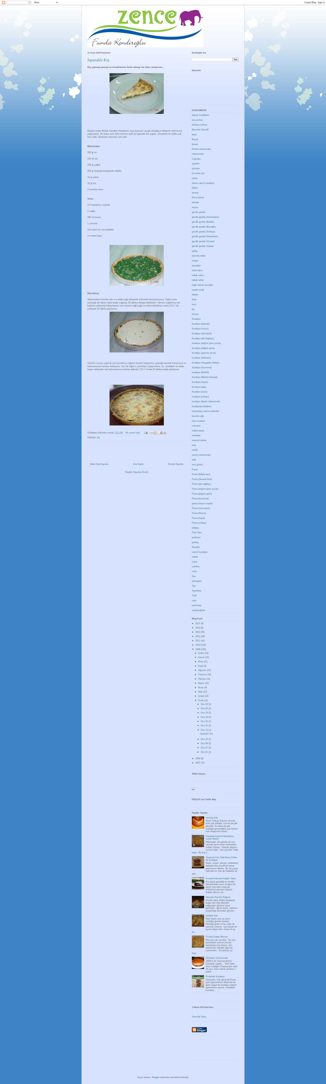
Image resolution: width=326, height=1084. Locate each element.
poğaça (195, 527)
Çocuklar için (198, 173)
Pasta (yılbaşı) (199, 523)
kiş (98, 437)
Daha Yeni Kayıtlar (99, 464)
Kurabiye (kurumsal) (202, 367)
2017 (198, 623)
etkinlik (195, 202)
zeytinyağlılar (198, 610)
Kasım (201, 657)
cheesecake (198, 154)
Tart (194, 586)
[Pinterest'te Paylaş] (165, 433)
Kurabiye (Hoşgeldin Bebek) (205, 362)
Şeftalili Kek (212, 915)
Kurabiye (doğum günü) (203, 348)
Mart (200, 691)
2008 (198, 758)
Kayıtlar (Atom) (140, 472)
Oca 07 (205, 747)
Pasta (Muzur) (199, 513)
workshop (196, 605)
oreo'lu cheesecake (201, 455)
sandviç (196, 566)
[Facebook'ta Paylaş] (161, 433)
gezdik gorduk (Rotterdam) (205, 236)
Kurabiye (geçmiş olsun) (204, 353)
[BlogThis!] (155, 433)
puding (195, 542)
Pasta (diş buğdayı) (201, 484)
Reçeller (196, 547)
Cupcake (196, 159)
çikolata (196, 168)
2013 (198, 632)
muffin (195, 450)
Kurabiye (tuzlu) (199, 391)
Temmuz (202, 674)
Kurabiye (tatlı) (199, 387)
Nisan (201, 687)
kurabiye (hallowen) (201, 358)
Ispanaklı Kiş (98, 60)
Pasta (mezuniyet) (201, 508)
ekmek (195, 193)
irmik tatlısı (197, 270)
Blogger (155, 1077)
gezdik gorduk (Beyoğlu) (204, 226)
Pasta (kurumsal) (200, 498)
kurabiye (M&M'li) (200, 372)
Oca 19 (205, 717)
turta (194, 600)
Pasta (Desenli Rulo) (202, 479)
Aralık (201, 653)
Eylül (201, 666)
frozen (195, 207)
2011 (198, 640)
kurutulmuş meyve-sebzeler (205, 411)
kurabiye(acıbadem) (201, 406)
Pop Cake (197, 532)
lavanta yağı (198, 416)
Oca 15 (205, 725)
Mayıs (201, 683)
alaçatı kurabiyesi (200, 115)
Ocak (201, 700)
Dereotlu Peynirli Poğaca (218, 897)
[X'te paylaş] (158, 433)
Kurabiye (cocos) (200, 328)
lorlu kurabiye (198, 421)
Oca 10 (205, 739)
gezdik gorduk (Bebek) (203, 222)
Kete (194, 299)
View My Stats (199, 1016)
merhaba (196, 435)
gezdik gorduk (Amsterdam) (205, 217)
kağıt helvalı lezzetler (202, 285)
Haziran (202, 679)
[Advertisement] (253, 1049)
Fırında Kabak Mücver (217, 936)
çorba (194, 178)
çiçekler (196, 163)
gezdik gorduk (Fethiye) (203, 231)
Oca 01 (205, 752)
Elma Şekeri (198, 197)
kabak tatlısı (198, 275)
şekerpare (197, 581)
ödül (194, 459)
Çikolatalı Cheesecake (217, 958)
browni (195, 144)
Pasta (195, 469)
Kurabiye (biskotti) (201, 324)
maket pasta (198, 430)
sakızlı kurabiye (199, 552)
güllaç (195, 251)
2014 (198, 627)
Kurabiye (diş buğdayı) (203, 338)
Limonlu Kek (212, 817)
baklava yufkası (199, 124)
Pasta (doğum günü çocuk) (205, 489)
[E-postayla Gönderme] (145, 432)
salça (194, 561)
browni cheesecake (201, 149)
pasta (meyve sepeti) (202, 503)
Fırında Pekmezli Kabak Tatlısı (221, 878)
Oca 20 (205, 712)
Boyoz (195, 139)
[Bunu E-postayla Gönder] (152, 433)
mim (194, 445)
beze (194, 134)
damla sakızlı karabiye (203, 183)
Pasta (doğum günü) (202, 494)
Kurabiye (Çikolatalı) (202, 333)
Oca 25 (205, 708)
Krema (195, 314)
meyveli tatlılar (199, 440)
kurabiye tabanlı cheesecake (206, 401)
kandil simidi (198, 290)
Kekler (195, 294)
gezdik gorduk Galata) (202, 246)
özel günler (197, 464)
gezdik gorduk (199, 212)
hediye (195, 260)
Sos (194, 576)
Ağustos (202, 670)
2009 (198, 649)
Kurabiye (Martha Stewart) (205, 377)
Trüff (194, 595)
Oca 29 (205, 704)
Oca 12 (205, 730)
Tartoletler (197, 590)
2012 (198, 636)
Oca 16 (205, 721)
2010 (198, 645)
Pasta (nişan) (198, 518)
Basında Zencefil (200, 129)
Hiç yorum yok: (133, 432)
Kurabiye (196, 319)
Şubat (201, 696)
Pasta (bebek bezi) (201, 474)
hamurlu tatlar (198, 255)
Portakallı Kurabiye (215, 976)
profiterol (196, 537)
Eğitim (195, 188)
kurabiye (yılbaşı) (200, 396)
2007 (198, 762)
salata (195, 556)
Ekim (201, 661)
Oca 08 (205, 743)
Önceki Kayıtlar (175, 464)
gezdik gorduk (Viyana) (203, 241)
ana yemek (197, 120)
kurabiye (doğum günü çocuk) (206, 343)
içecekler (196, 265)
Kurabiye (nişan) (200, 382)
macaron (196, 425)
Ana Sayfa (138, 464)
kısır (194, 304)
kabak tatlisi (198, 280)
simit (194, 571)
